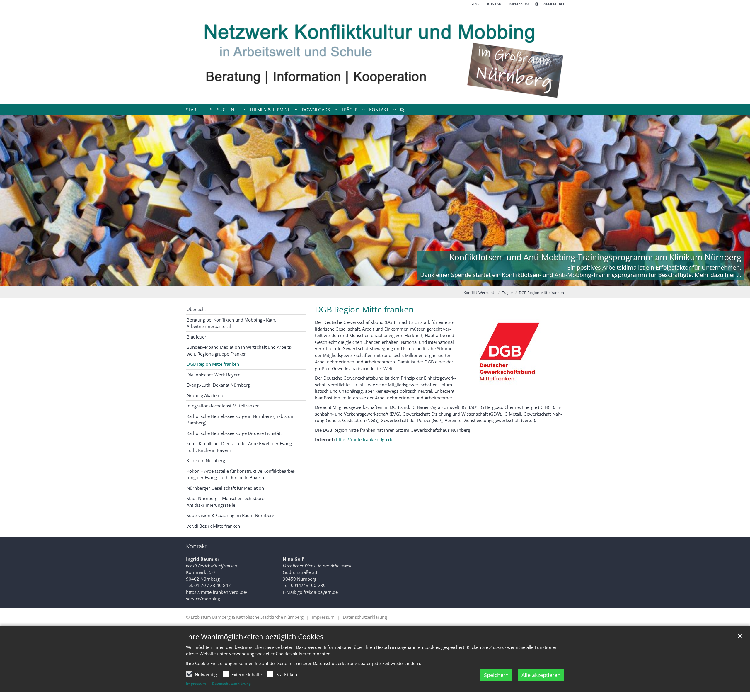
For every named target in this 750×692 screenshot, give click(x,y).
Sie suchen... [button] (224, 110)
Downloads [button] (316, 110)
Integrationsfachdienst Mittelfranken (223, 406)
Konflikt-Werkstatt (479, 292)
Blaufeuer (196, 337)
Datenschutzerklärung (231, 683)
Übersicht (196, 309)
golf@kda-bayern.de (317, 592)
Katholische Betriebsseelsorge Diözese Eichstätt (234, 433)
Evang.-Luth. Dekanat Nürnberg (218, 385)
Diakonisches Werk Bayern (214, 375)
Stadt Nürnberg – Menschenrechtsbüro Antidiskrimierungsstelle (226, 501)
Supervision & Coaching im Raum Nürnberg (230, 515)
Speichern (496, 675)
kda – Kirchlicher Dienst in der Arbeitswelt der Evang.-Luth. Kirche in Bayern (240, 447)
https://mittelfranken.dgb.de (364, 439)
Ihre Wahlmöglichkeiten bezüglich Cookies (254, 636)
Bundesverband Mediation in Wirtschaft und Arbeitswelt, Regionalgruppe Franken (239, 350)
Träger (507, 292)
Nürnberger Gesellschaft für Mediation (225, 488)
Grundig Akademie (205, 395)
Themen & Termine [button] (269, 110)
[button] (400, 111)
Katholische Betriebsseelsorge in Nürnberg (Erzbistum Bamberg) (241, 419)
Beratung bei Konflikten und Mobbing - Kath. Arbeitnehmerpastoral (231, 323)
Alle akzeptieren (540, 675)
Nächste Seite (738, 200)
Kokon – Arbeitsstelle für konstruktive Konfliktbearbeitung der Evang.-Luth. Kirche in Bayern (241, 474)
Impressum (196, 683)
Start (192, 110)
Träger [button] (349, 110)
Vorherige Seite (12, 200)
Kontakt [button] (378, 110)
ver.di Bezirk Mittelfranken (213, 526)
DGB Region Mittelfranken (541, 292)
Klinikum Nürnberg (206, 460)
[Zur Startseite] (375, 55)
